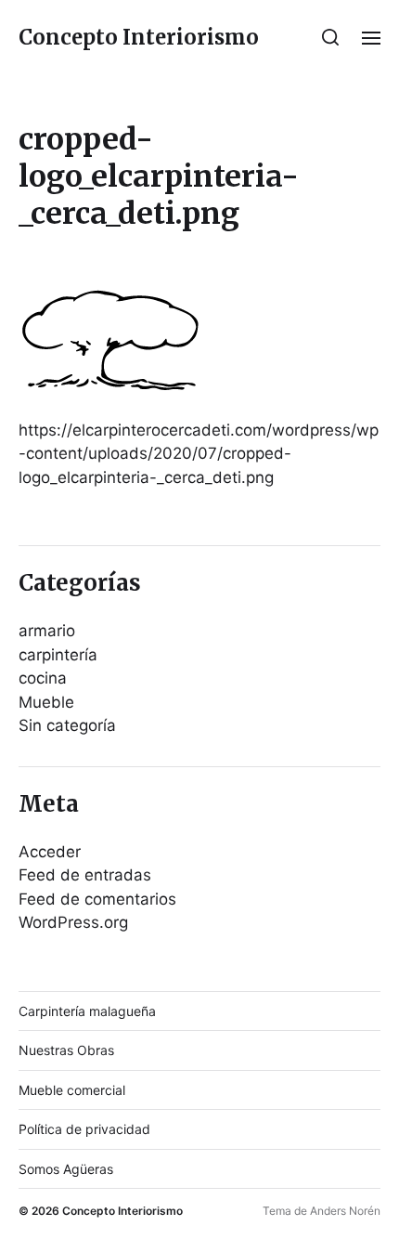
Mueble (46, 702)
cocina (43, 678)
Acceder (50, 851)
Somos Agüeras (66, 1169)
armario (47, 630)
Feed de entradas (85, 875)
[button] (331, 37)
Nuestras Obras (66, 1050)
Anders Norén (345, 1211)
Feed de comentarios (97, 899)
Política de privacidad (84, 1129)
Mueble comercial (72, 1090)
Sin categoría (67, 725)
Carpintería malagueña (87, 1011)
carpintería (58, 655)
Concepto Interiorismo (139, 37)
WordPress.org (73, 922)
